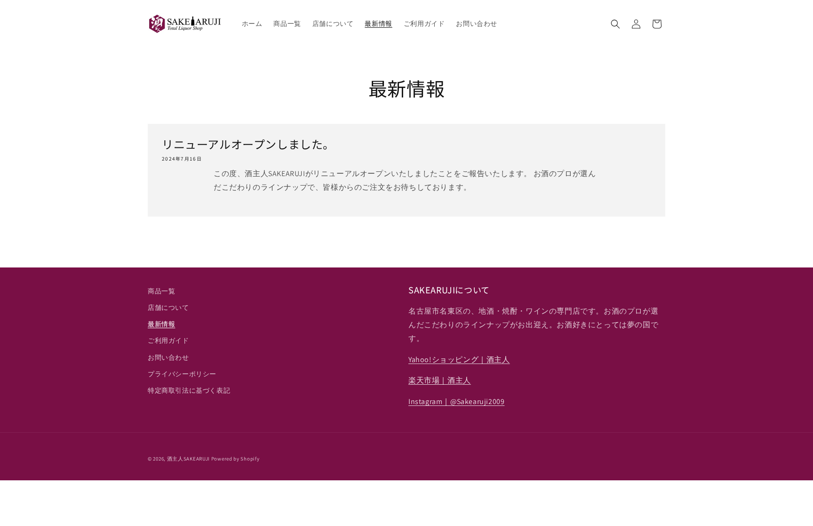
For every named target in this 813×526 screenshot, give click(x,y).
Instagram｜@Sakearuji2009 (456, 401)
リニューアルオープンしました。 (248, 144)
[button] (615, 24)
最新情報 (161, 324)
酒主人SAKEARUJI (188, 458)
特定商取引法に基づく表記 (189, 390)
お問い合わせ (168, 357)
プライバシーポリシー (182, 374)
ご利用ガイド (168, 340)
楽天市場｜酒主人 (439, 380)
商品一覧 (161, 291)
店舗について (168, 307)
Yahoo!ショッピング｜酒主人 (459, 359)
